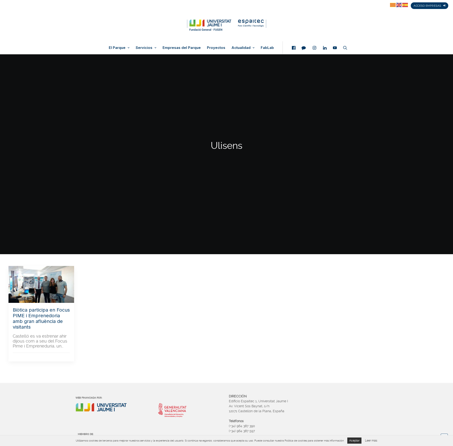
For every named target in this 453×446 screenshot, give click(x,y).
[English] (399, 5)
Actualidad (241, 47)
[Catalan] (393, 5)
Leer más (371, 440)
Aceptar (354, 440)
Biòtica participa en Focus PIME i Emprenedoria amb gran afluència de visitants (41, 318)
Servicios (144, 47)
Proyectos (216, 47)
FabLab (267, 47)
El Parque (117, 47)
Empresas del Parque (182, 47)
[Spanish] (405, 5)
